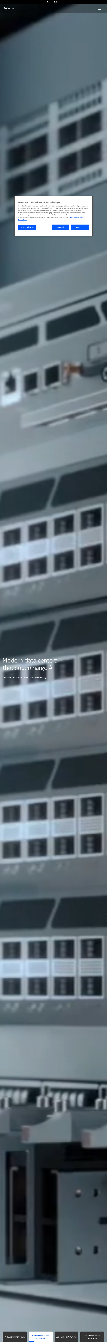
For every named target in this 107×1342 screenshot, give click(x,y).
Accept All (80, 227)
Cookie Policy (74, 217)
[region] (53, 216)
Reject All (60, 227)
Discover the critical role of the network (22, 677)
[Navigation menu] (100, 9)
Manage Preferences (27, 227)
